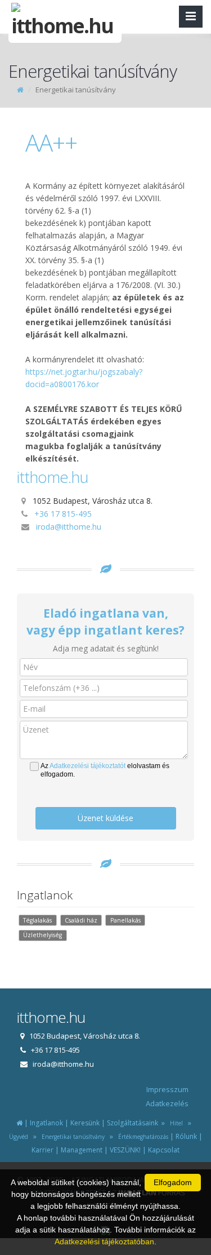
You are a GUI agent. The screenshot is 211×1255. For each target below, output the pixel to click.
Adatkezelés (167, 1103)
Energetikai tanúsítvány (71, 1137)
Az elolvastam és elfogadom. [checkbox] (105, 770)
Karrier (42, 1150)
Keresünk (85, 1123)
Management (81, 1150)
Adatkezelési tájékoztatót (87, 766)
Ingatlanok (46, 1123)
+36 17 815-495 (63, 513)
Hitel (175, 1123)
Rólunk (186, 1136)
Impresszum (167, 1089)
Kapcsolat (163, 1150)
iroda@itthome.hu (68, 526)
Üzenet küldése (105, 818)
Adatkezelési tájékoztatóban (104, 1241)
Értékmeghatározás (141, 1137)
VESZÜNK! (125, 1150)
